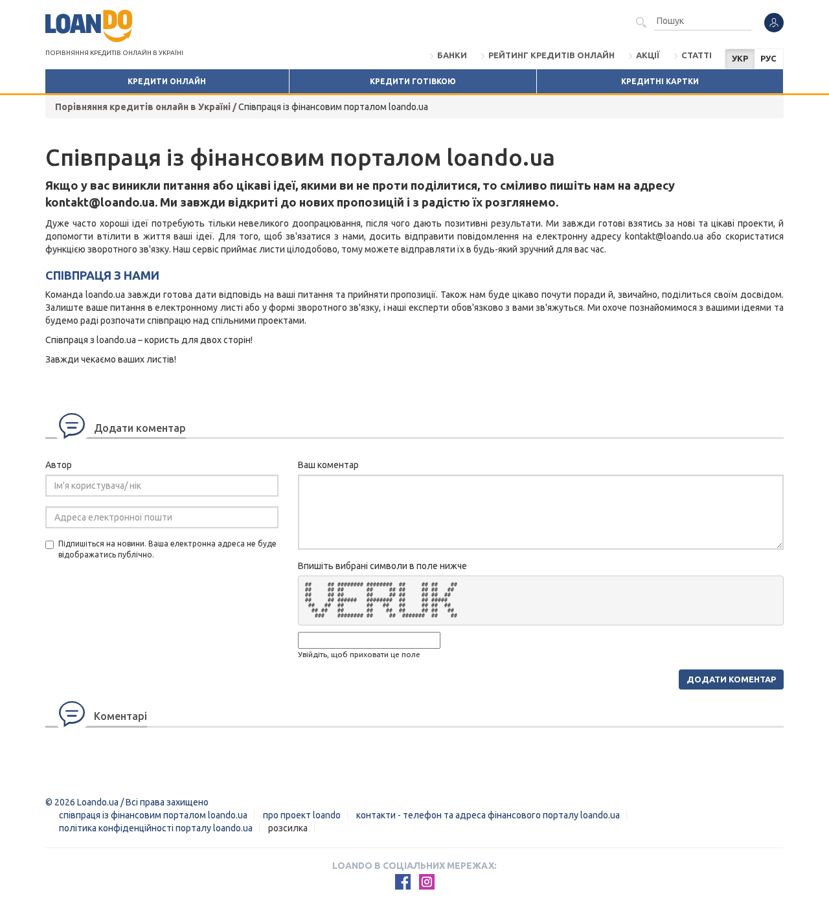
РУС (768, 58)
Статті (696, 55)
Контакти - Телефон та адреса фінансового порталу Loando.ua (488, 815)
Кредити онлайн (167, 81)
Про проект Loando (302, 815)
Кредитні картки (660, 81)
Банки (452, 55)
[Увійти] (774, 22)
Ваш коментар (328, 465)
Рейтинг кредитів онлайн (551, 55)
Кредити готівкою (413, 81)
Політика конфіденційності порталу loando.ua (156, 828)
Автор (58, 465)
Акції (648, 55)
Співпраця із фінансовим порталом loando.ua (153, 815)
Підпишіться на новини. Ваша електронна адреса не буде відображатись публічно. (167, 549)
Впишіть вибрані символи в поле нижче (382, 566)
